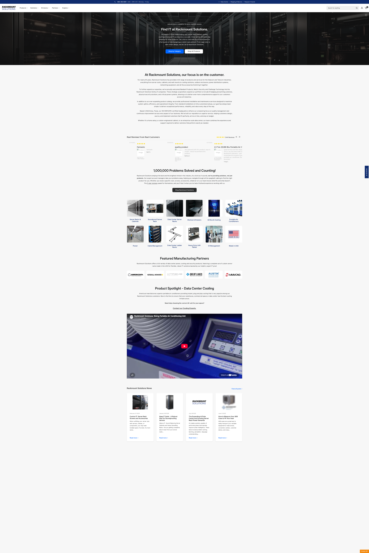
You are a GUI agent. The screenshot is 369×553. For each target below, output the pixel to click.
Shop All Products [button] (194, 51)
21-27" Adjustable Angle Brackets (141, 147)
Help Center (224, 2)
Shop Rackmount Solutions (184, 190)
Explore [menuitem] (65, 8)
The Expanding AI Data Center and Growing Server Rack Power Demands (199, 418)
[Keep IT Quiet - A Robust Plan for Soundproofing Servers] (169, 402)
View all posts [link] (236, 388)
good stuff (207, 147)
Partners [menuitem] (55, 8)
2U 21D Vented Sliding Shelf (168, 158)
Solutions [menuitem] (33, 8)
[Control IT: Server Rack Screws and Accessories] (140, 402)
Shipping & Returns (236, 2)
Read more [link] (133, 438)
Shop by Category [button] (174, 51)
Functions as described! (175, 147)
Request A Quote (250, 2)
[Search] (356, 8)
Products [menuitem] (23, 8)
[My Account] (362, 8)
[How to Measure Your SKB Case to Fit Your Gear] (228, 402)
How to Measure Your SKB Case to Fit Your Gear (228, 417)
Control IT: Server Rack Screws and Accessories (139, 417)
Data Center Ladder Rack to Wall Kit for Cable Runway (206, 159)
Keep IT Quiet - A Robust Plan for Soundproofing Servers (168, 418)
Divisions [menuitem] (44, 8)
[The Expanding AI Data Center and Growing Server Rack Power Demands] (199, 402)
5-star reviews (152, 183)
